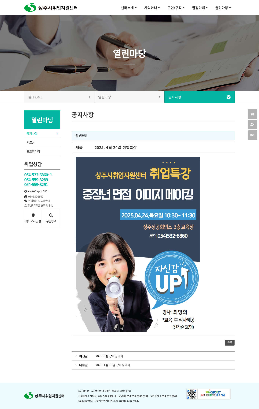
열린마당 (221, 7)
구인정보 (51, 221)
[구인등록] (252, 124)
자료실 (31, 142)
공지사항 (32, 133)
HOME (37, 96)
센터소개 (127, 7)
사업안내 (150, 7)
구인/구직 (174, 7)
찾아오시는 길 (33, 221)
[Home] (252, 114)
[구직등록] (252, 135)
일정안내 (198, 7)
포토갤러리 (33, 151)
